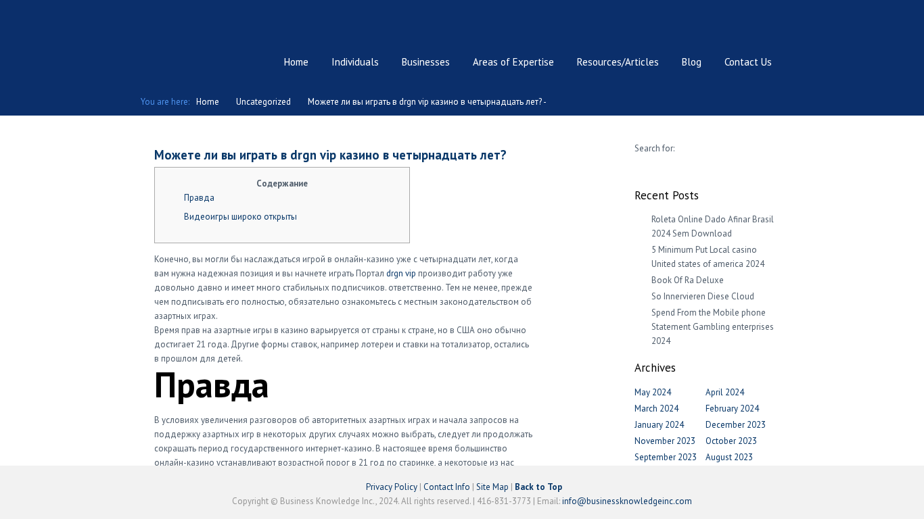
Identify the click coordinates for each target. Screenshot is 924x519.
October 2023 (731, 441)
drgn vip (401, 273)
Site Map (492, 487)
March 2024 (656, 408)
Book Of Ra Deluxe (687, 280)
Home (296, 61)
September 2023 (665, 457)
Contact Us (748, 61)
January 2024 (659, 424)
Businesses (426, 61)
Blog (691, 61)
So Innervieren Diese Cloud (702, 296)
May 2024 (652, 392)
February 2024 (732, 408)
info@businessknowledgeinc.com (627, 501)
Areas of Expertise (513, 61)
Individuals (355, 61)
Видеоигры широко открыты (240, 216)
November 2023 (664, 441)
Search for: (654, 148)
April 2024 (725, 392)
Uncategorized (263, 101)
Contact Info (446, 487)
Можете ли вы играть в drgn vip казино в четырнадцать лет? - (427, 101)
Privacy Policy (391, 487)
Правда (199, 197)
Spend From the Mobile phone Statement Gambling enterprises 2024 (712, 327)
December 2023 (736, 424)
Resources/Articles (618, 61)
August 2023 (729, 457)
